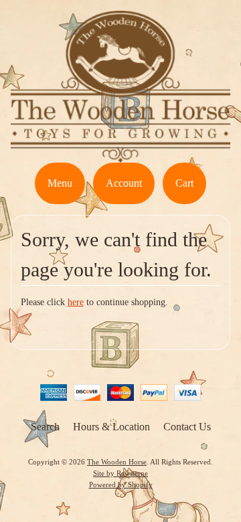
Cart (184, 183)
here (76, 302)
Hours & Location (111, 426)
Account (124, 183)
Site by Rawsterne (120, 473)
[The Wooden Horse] (120, 154)
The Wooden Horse (117, 462)
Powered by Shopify (121, 485)
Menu (60, 183)
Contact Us (187, 426)
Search (45, 426)
